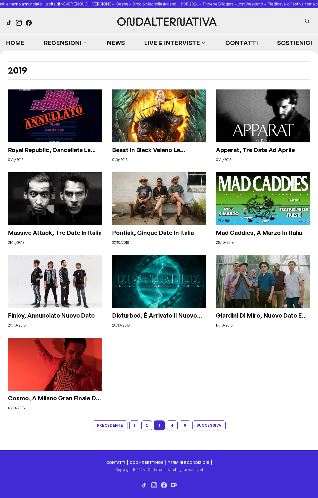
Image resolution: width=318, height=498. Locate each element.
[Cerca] (307, 21)
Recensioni (62, 42)
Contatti (241, 42)
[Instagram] (19, 23)
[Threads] (9, 23)
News (116, 42)
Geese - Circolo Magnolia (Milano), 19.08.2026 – (159, 3)
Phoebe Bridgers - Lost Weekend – (235, 3)
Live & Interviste (172, 42)
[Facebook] (29, 23)
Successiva (209, 425)
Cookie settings (146, 462)
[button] (65, 43)
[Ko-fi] (174, 485)
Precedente (110, 425)
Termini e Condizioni (188, 462)
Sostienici (294, 42)
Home (15, 42)
